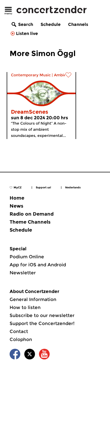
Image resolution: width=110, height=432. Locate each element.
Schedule (51, 24)
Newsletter (23, 272)
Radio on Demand (32, 214)
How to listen (25, 307)
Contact (19, 331)
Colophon (21, 339)
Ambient (62, 75)
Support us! (43, 187)
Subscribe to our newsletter (42, 315)
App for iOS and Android (38, 264)
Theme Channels (30, 222)
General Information (33, 299)
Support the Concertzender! (42, 323)
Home (17, 198)
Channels (78, 24)
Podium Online (27, 256)
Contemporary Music (31, 75)
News (16, 206)
